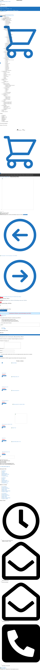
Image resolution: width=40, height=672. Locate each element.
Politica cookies (4, 496)
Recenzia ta (2, 348)
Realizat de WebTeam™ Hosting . (5, 670)
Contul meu (4, 18)
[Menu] (0, 11)
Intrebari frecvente (10, 10)
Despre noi (3, 471)
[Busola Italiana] (21, 367)
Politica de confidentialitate (6, 490)
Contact (1, 10)
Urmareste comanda (5, 482)
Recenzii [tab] (3, 328)
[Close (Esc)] (0, 211)
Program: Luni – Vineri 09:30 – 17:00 (6, 8)
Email (1, 352)
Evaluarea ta (2, 340)
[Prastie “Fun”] (21, 432)
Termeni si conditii (5, 491)
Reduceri (4, 10)
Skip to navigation (3, 1)
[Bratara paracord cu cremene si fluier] (21, 413)
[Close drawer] (0, 5)
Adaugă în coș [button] (4, 375)
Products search (2, 15)
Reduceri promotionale (5, 474)
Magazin (3, 19)
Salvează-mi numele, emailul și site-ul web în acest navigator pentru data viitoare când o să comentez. (16, 354)
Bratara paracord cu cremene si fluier (7, 424)
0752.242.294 (5, 7)
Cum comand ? (4, 486)
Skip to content (8, 1)
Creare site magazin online (15, 670)
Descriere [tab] (3, 327)
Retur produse (4, 118)
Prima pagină (2, 176)
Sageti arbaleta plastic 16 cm (6, 451)
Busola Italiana (4, 373)
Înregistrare (3, 119)
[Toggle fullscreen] (2, 211)
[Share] (1, 211)
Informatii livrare (4, 473)
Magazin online (7, 176)
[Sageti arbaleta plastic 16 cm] (21, 446)
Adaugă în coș (25, 214)
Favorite (3, 120)
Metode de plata (4, 489)
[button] (21, 194)
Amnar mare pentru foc (5, 400)
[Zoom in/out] (3, 211)
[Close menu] (0, 0)
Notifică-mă (4, 454)
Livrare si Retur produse (5, 488)
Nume (1, 350)
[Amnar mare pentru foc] (21, 395)
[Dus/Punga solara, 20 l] (21, 381)
